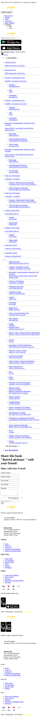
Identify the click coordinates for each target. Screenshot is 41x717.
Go (2, 503)
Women (18, 442)
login (6, 23)
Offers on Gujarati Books (13, 551)
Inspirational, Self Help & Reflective (21, 346)
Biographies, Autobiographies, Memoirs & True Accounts (24, 274)
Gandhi (12, 324)
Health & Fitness (16, 328)
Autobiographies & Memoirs (18, 140)
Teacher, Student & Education (20, 426)
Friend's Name (6, 473)
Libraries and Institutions (12, 549)
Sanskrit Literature (14, 397)
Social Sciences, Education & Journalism (24, 419)
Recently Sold (9, 562)
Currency (8, 24)
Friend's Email (6, 476)
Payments (8, 582)
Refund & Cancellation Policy (14, 580)
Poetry (11, 378)
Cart (6, 54)
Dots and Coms (28, 612)
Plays (11, 372)
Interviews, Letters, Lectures (18, 351)
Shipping (7, 579)
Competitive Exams (17, 292)
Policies (2, 692)
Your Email (5, 484)
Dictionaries (12, 303)
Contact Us (8, 21)
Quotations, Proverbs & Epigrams (19, 383)
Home (12, 52)
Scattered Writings (14, 403)
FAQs (7, 19)
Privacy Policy (9, 577)
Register (11, 23)
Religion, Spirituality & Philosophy (20, 392)
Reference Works (15, 388)
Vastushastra (13, 96)
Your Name (5, 480)
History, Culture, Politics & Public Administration (24, 334)
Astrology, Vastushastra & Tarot (20, 268)
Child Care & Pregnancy (16, 282)
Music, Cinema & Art (16, 367)
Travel (11, 431)
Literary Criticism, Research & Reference (22, 362)
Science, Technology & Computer (20, 408)
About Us (8, 545)
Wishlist (7, 17)
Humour (11, 340)
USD (10, 28)
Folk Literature (13, 319)
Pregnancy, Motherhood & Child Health (23, 183)
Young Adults (13, 223)
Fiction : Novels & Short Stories (19, 314)
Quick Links (4, 679)
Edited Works (14, 308)
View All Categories (11, 446)
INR (10, 26)
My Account (9, 15)
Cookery (12, 298)
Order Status (9, 559)
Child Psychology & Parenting (19, 189)
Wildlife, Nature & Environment (20, 436)
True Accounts (14, 145)
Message (3, 488)
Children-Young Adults (16, 287)
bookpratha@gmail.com (11, 524)
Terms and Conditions (12, 575)
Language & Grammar (16, 356)
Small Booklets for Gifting (20, 413)
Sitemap (7, 566)
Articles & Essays (19, 262)
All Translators (9, 560)
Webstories (8, 567)
